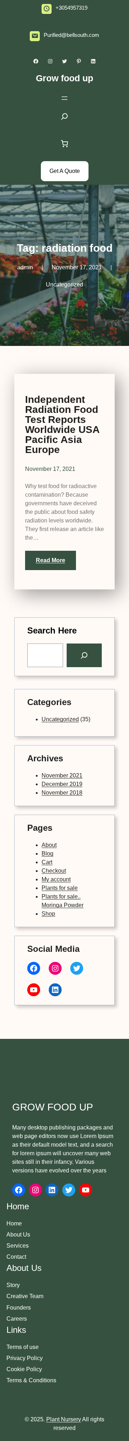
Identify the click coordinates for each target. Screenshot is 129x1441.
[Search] (84, 655)
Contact (16, 1257)
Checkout (54, 871)
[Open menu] (64, 98)
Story (13, 1285)
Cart (47, 862)
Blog (47, 853)
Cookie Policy (24, 1369)
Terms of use (22, 1347)
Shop (48, 914)
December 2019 (62, 784)
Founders (18, 1308)
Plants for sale (60, 888)
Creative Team (24, 1296)
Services (17, 1246)
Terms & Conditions (31, 1380)
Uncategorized (64, 284)
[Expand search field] (64, 118)
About (49, 845)
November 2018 (62, 793)
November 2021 (62, 775)
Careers (16, 1319)
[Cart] (64, 144)
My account (56, 879)
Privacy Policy (24, 1358)
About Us (18, 1235)
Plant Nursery (63, 1419)
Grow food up (64, 78)
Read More (50, 560)
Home (14, 1223)
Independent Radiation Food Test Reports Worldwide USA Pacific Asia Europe (62, 425)
